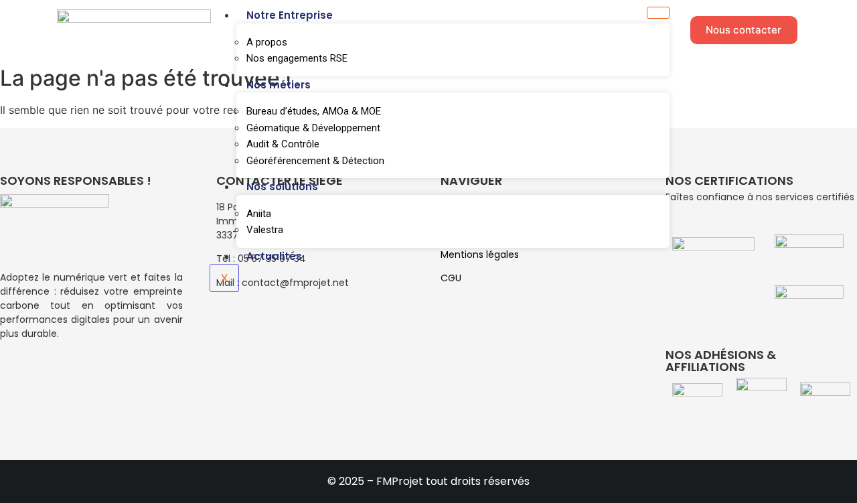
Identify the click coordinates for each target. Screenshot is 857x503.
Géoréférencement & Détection (315, 161)
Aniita (258, 214)
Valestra (264, 230)
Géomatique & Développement (313, 128)
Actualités (274, 256)
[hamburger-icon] (658, 13)
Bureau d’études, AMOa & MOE (313, 111)
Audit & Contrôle (282, 144)
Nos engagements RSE (296, 58)
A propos (266, 42)
